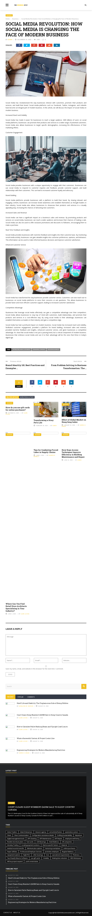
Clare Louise (25, 614)
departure (78, 835)
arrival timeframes (55, 832)
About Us (16, 913)
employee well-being (72, 839)
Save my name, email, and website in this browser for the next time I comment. (34, 669)
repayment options (13, 855)
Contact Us (7, 913)
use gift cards (35, 858)
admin (10, 40)
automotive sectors (71, 832)
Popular (20, 697)
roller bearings (38, 855)
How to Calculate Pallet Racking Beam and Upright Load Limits (42, 727)
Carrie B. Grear (24, 753)
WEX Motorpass (75, 858)
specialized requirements (61, 855)
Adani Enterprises (26, 832)
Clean (9, 835)
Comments (31, 697)
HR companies (67, 842)
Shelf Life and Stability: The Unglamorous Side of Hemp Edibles (42, 703)
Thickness (76, 855)
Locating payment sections (31, 845)
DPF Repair (58, 839)
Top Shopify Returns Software (17, 858)
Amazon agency (40, 832)
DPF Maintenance (45, 839)
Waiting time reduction (59, 858)
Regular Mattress (68, 852)
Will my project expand (15, 861)
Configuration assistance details (43, 835)
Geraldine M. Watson (26, 706)
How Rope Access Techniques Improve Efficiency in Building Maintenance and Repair (73, 453)
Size (47, 855)
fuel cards (30, 842)
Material (64, 845)
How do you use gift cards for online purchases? (18, 408)
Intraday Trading (12, 845)
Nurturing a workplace (52, 848)
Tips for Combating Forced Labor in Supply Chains (46, 451)
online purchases (69, 848)
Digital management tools (15, 839)
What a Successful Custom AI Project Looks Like (36, 738)
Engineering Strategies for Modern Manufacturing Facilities (41, 750)
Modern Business (53, 349)
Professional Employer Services (31, 852)
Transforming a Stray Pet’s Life (44, 421)
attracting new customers (21, 349)
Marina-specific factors (50, 845)
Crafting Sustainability (64, 835)
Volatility (46, 858)
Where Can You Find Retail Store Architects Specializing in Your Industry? (16, 607)
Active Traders (12, 832)
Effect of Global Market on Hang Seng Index (74, 421)
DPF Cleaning (32, 839)
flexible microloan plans (15, 842)
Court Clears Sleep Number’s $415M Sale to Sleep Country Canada (42, 715)
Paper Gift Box (12, 852)
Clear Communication (21, 835)
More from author (27, 397)
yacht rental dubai (32, 861)
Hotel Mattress (54, 842)
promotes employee (52, 852)
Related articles (12, 397)
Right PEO (26, 855)
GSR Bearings (41, 842)
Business (9, 15)
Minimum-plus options (34, 848)
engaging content (39, 349)
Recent (10, 697)
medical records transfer (15, 848)
